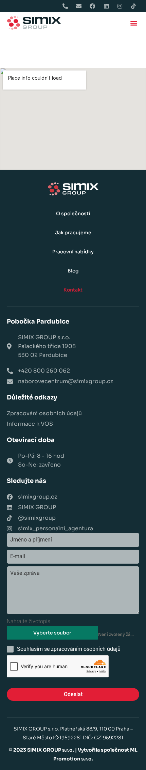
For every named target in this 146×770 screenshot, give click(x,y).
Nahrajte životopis (28, 621)
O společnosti (73, 213)
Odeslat (73, 694)
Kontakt (73, 290)
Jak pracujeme (73, 233)
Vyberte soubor (52, 633)
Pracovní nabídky (73, 252)
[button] (133, 23)
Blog (73, 271)
